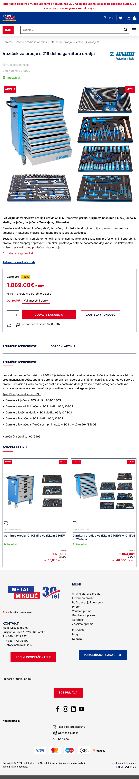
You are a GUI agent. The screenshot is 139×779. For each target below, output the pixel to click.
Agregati (77, 619)
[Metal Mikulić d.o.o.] (21, 18)
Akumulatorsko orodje (86, 593)
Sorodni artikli (63, 346)
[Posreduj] (125, 29)
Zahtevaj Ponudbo (100, 314)
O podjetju (78, 630)
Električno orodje (83, 598)
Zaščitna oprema (82, 624)
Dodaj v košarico (49, 314)
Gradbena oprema (83, 615)
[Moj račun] (129, 18)
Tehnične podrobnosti (19, 262)
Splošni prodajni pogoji (17, 678)
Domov (7, 42)
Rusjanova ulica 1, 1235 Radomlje (24, 632)
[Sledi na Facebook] (57, 709)
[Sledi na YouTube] (81, 709)
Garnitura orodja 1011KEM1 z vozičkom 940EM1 (35, 535)
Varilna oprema (81, 611)
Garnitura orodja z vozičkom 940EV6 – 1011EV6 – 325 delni (104, 537)
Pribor (76, 606)
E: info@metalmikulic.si (17, 645)
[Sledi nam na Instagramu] (65, 709)
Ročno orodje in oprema (31, 42)
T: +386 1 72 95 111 (15, 636)
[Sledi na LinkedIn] (73, 709)
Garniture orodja (61, 42)
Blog (75, 634)
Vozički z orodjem (87, 42)
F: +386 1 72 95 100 (16, 640)
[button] (134, 18)
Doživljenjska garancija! (18, 253)
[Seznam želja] (120, 18)
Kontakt (77, 638)
